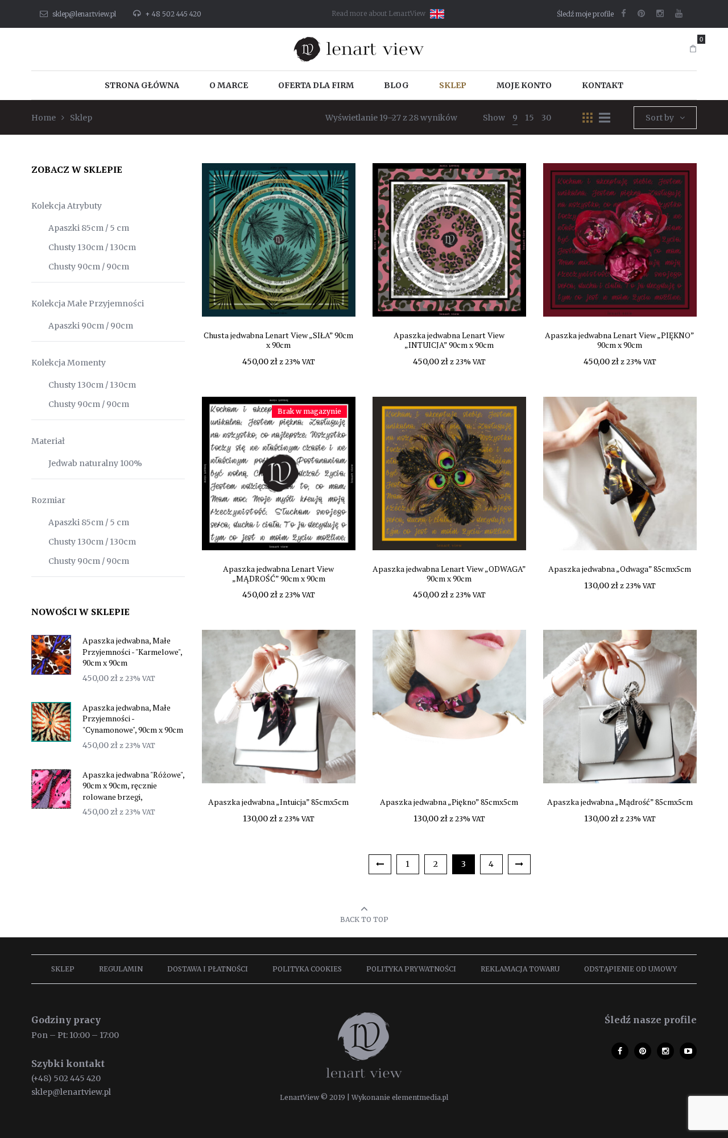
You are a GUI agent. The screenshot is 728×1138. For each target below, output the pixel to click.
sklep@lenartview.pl (84, 14)
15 (529, 118)
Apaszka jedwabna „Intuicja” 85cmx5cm (278, 801)
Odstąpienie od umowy (630, 969)
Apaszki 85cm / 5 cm (88, 228)
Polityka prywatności (411, 969)
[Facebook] (623, 13)
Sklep (63, 969)
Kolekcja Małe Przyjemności (87, 303)
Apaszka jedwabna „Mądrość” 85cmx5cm (620, 801)
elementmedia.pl (420, 1097)
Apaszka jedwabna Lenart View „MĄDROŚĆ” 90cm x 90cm (278, 573)
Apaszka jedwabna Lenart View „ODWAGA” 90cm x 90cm (449, 573)
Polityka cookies (307, 969)
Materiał (48, 441)
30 (546, 118)
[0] (693, 48)
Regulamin (121, 969)
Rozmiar (48, 500)
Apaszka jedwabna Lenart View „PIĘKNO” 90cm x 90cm (619, 340)
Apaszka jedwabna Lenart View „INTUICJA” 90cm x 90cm (449, 340)
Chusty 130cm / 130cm (92, 247)
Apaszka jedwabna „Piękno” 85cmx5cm (449, 801)
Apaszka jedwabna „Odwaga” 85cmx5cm (619, 568)
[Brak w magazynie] (278, 473)
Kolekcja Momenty (68, 363)
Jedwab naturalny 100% (95, 463)
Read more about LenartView (378, 13)
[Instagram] (660, 13)
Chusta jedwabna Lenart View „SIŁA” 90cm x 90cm (278, 340)
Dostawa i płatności (207, 969)
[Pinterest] (641, 13)
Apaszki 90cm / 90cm (90, 326)
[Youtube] (678, 13)
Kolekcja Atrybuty (66, 206)
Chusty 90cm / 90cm (88, 266)
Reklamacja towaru (520, 969)
